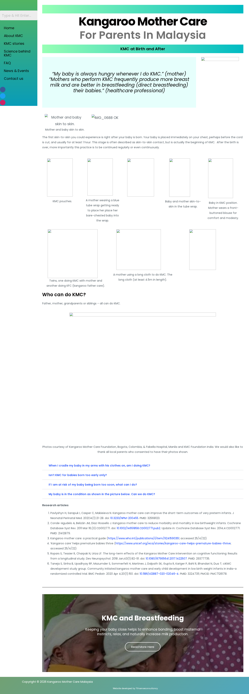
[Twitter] (2, 96)
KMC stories (14, 43)
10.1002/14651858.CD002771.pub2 (138, 528)
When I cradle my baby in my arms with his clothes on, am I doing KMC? (99, 465)
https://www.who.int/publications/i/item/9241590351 (143, 538)
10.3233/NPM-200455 (124, 518)
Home (9, 27)
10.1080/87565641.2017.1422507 (166, 558)
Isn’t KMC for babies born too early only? (78, 475)
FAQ (7, 63)
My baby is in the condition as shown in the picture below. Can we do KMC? (102, 494)
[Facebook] (2, 89)
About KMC (13, 35)
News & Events (16, 70)
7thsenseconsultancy (147, 688)
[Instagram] (2, 102)
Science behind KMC (17, 53)
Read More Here (142, 647)
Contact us (13, 78)
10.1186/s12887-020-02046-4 (159, 574)
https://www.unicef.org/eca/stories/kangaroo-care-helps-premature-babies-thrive (173, 543)
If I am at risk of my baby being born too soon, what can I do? (93, 485)
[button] (142, 465)
